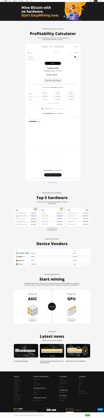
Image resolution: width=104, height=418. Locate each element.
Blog (79, 387)
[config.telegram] (72, 410)
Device (50, 46)
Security (80, 383)
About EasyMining (62, 392)
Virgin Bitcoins (62, 400)
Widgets (34, 392)
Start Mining (16, 379)
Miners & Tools (36, 390)
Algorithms (16, 393)
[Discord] (70, 410)
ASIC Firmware (16, 385)
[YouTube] (66, 410)
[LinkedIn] (78, 410)
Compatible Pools (36, 383)
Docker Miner (16, 387)
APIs (60, 385)
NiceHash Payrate (17, 389)
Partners (80, 381)
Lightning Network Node (37, 400)
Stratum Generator (17, 399)
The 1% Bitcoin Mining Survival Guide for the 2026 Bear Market (52, 361)
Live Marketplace (36, 379)
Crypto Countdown (36, 385)
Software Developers (63, 381)
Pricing (34, 381)
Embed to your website (53, 182)
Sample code (61, 387)
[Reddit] (74, 410)
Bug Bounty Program (63, 383)
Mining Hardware (17, 397)
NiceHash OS (16, 391)
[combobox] (47, 57)
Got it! (87, 415)
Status (80, 395)
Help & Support (81, 391)
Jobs (79, 389)
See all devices (52, 229)
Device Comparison (59, 46)
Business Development (83, 393)
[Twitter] (68, 410)
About (80, 379)
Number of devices (72, 55)
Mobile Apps (35, 394)
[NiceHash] (4, 0)
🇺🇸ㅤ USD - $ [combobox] (30, 52)
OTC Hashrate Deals (63, 398)
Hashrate (44, 46)
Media (80, 385)
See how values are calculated (52, 103)
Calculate (53, 63)
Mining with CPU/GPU (18, 381)
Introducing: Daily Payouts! (21, 361)
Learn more (32, 320)
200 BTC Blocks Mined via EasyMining (76, 361)
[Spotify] (80, 410)
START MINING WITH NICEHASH (53, 80)
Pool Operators (62, 379)
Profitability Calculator (18, 395)
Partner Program (17, 401)
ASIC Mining (16, 383)
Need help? (100, 409)
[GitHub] (76, 410)
